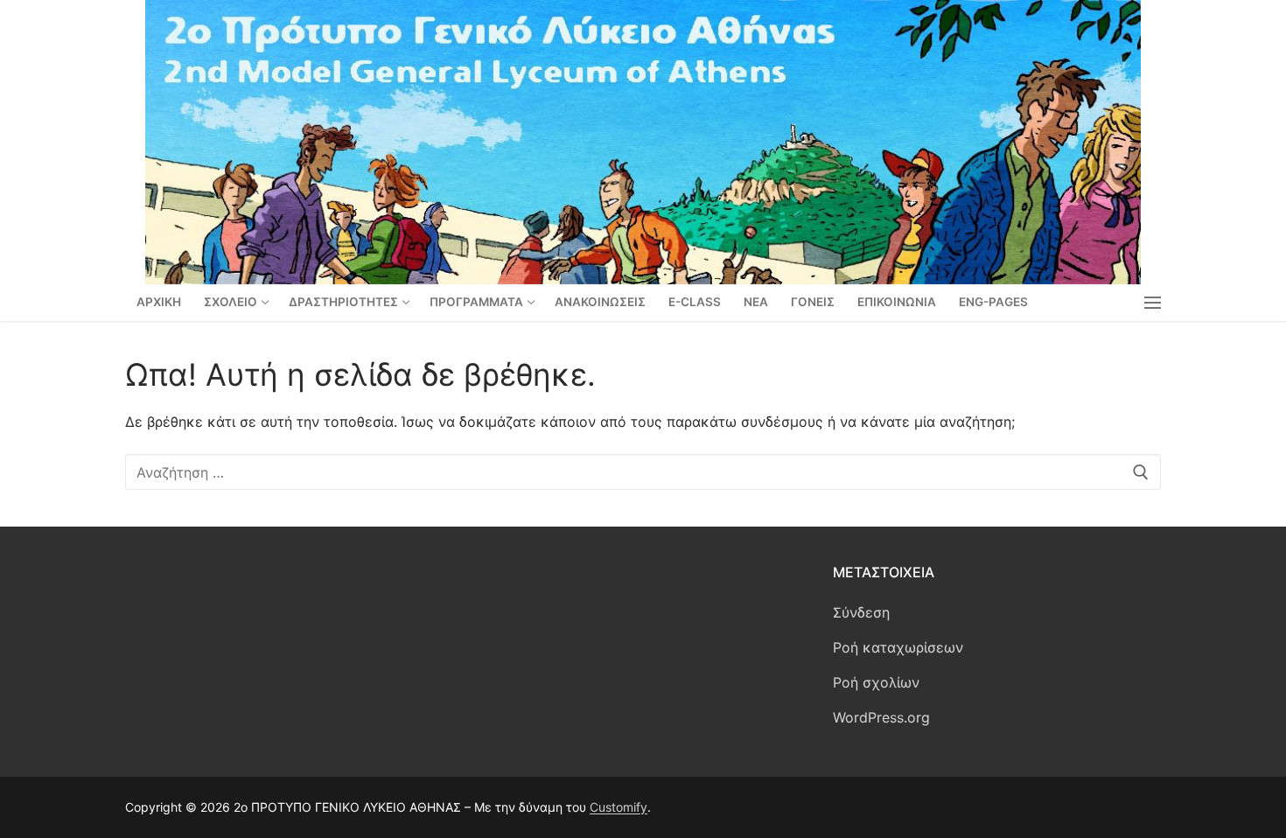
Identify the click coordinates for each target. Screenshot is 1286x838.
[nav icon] (1152, 302)
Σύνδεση (861, 612)
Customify (618, 807)
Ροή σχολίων (876, 682)
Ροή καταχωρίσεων (898, 647)
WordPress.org (881, 717)
